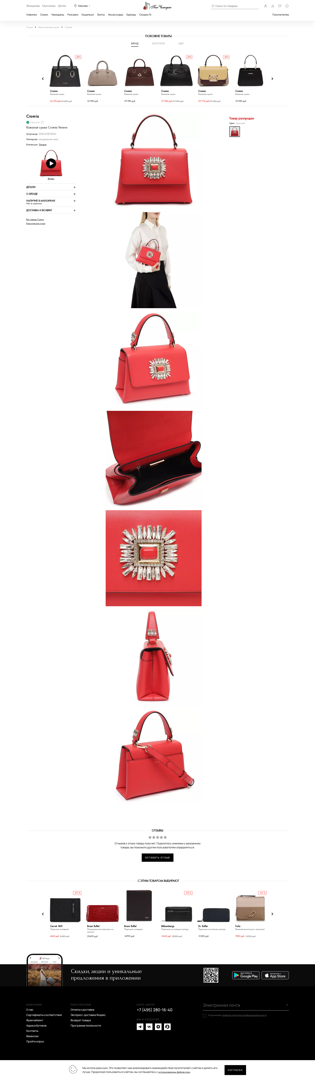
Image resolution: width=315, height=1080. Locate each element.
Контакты (32, 1031)
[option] (65, 79)
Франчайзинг (34, 1020)
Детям (62, 6)
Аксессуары (115, 14)
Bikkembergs (175, 928)
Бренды (131, 14)
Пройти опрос (35, 1041)
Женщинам (33, 6)
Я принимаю (237, 1015)
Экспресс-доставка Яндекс (88, 1015)
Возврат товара (81, 1020)
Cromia (68, 27)
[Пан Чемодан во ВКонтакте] (149, 1026)
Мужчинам (48, 6)
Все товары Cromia (35, 219)
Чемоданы (57, 14)
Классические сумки (49, 27)
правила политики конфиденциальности (244, 1015)
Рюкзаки (72, 14)
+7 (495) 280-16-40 (154, 1010)
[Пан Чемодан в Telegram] (140, 1026)
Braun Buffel (100, 929)
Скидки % (145, 14)
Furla (250, 928)
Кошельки (88, 14)
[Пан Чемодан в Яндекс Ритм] (167, 1026)
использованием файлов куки (174, 1072)
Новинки (31, 14)
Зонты (101, 14)
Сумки (44, 14)
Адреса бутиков (36, 1025)
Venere (42, 144)
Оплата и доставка (82, 1009)
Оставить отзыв (157, 857)
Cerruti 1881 (59, 928)
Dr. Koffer (212, 928)
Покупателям (280, 14)
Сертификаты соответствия (44, 1015)
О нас (29, 1009)
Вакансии (32, 1036)
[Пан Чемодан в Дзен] (158, 1026)
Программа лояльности (86, 1025)
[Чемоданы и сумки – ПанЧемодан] (157, 6)
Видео (51, 178)
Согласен (235, 1070)
